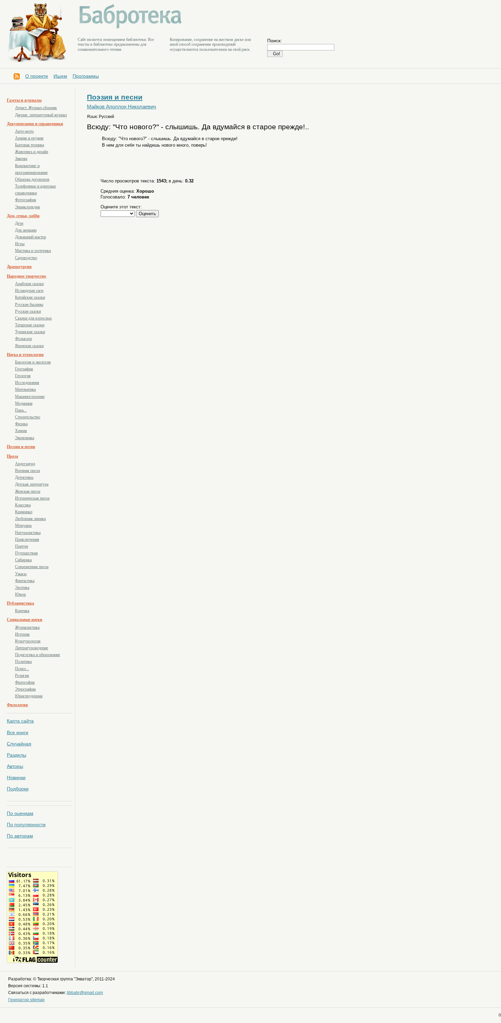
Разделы (16, 755)
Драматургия (19, 267)
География (24, 369)
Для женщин (25, 230)
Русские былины (29, 304)
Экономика (24, 438)
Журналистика (27, 627)
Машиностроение (30, 397)
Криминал (23, 512)
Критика (22, 611)
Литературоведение (31, 648)
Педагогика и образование (37, 655)
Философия (25, 682)
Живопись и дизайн (31, 152)
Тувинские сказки (30, 332)
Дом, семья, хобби (23, 216)
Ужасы (21, 574)
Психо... (22, 669)
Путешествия (26, 553)
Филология (17, 705)
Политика (23, 661)
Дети (19, 223)
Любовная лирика (30, 519)
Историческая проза (32, 498)
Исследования (27, 383)
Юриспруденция (29, 696)
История (22, 634)
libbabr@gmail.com (85, 993)
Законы (21, 159)
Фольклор (23, 339)
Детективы (24, 477)
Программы (86, 76)
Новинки (16, 777)
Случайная (19, 743)
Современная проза (31, 567)
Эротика (22, 587)
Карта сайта (20, 721)
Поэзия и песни (21, 447)
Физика (21, 424)
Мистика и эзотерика (33, 251)
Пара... (21, 410)
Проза (12, 456)
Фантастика (24, 581)
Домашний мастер (30, 237)
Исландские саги (29, 290)
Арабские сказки (29, 284)
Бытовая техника (29, 145)
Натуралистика (28, 533)
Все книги (17, 732)
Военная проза (27, 471)
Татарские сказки (29, 325)
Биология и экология (33, 362)
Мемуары (23, 525)
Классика (23, 505)
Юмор (20, 594)
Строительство (27, 417)
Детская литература (31, 484)
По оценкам (20, 813)
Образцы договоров (32, 179)
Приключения (27, 539)
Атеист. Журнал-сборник (36, 108)
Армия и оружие (29, 138)
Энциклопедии (27, 207)
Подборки (18, 788)
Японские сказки (29, 346)
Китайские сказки (30, 297)
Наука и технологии (25, 355)
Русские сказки (28, 311)
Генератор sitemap (26, 1000)
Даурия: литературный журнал (41, 115)
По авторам (20, 836)
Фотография (25, 200)
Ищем (60, 76)
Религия (22, 675)
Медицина (23, 403)
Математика (25, 389)
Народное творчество (26, 276)
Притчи (21, 546)
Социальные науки (24, 620)
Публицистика (20, 603)
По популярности (26, 824)
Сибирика (23, 560)
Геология (23, 376)
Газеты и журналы (24, 100)
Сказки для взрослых (33, 318)
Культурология (28, 641)
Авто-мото (24, 131)
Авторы (15, 766)
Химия (21, 431)
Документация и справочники (35, 124)
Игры (20, 244)
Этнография (25, 689)
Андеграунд (25, 464)
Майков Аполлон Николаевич (121, 106)
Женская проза (27, 491)
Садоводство (26, 258)
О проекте (36, 76)
